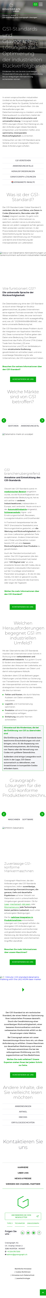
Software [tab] (27, 819)
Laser (6, 904)
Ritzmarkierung (11, 907)
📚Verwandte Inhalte (23, 182)
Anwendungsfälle (23, 166)
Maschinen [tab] (14, 819)
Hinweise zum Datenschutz (23, 1275)
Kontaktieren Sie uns (23, 379)
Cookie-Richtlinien (23, 1272)
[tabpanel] (23, 521)
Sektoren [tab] (13, 426)
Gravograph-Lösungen (23, 177)
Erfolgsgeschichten (23, 1123)
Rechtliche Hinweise (23, 1269)
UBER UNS (23, 1173)
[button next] (42, 420)
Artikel (13, 15)
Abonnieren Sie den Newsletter (21, 1216)
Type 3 (9, 1223)
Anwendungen (23, 1106)
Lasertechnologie (23, 1278)
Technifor (20, 1223)
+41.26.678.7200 (13, 1252)
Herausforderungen (23, 171)
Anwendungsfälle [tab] (31, 426)
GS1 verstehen (23, 161)
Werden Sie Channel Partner (23, 1184)
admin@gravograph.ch (17, 1254)
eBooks (23, 1117)
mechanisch (15, 904)
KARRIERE (23, 1167)
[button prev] (4, 420)
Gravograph (33, 1223)
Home (4, 15)
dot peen (26, 904)
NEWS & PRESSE (23, 1178)
